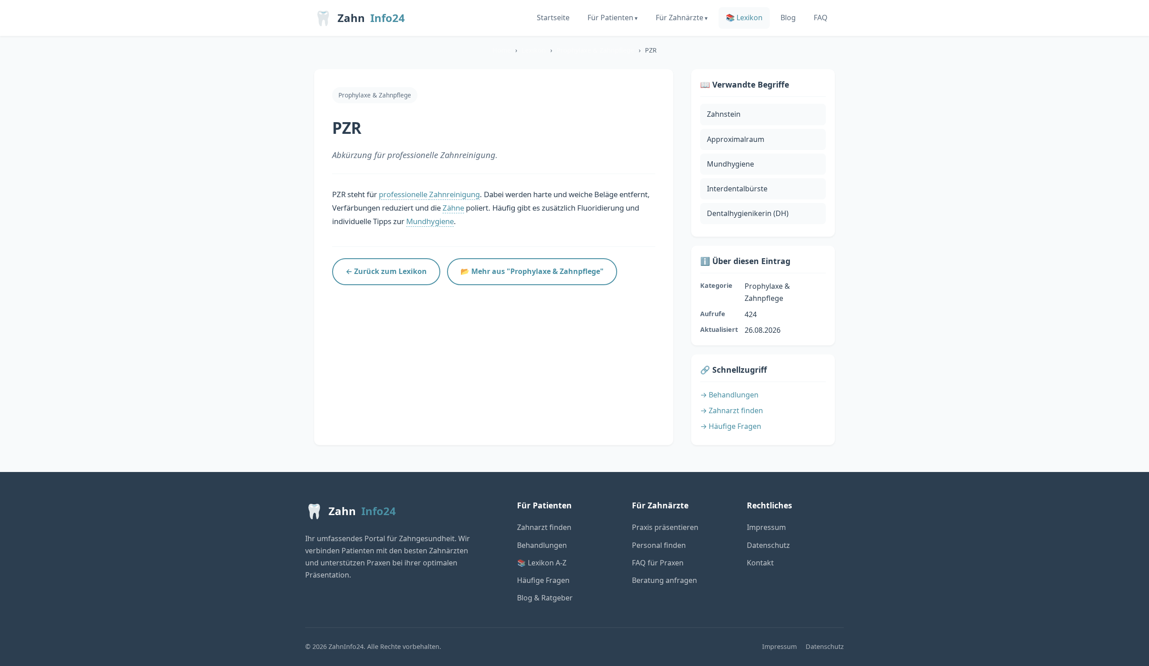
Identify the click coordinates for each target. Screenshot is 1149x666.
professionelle (404, 194)
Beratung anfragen (664, 580)
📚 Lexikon (744, 17)
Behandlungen (542, 545)
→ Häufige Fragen (730, 426)
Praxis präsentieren (665, 527)
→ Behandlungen (729, 395)
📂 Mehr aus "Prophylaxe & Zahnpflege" (532, 271)
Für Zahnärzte (679, 17)
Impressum (766, 527)
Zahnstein (724, 114)
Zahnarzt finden (544, 527)
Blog (788, 17)
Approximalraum (735, 139)
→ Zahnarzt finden (731, 410)
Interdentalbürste (737, 189)
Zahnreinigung (454, 194)
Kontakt (760, 563)
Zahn (359, 17)
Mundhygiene (430, 221)
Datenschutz (768, 545)
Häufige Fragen (543, 580)
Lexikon (534, 50)
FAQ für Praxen (658, 563)
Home (501, 50)
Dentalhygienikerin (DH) (748, 213)
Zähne (453, 208)
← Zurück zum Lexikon (386, 271)
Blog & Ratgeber (545, 598)
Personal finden (659, 545)
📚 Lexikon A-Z (541, 563)
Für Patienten (610, 17)
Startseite (553, 17)
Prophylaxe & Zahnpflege (595, 50)
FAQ (821, 17)
